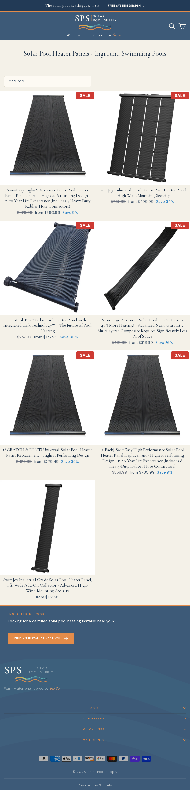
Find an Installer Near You (38, 638)
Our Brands (93, 718)
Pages (94, 708)
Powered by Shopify (95, 785)
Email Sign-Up (94, 739)
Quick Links (93, 729)
